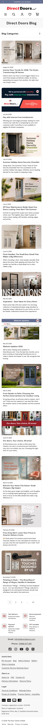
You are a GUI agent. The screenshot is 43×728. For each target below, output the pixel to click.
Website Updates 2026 (13, 346)
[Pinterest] (27, 649)
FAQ (12, 677)
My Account (6, 661)
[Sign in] (22, 14)
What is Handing (8, 664)
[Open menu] (5, 14)
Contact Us (20, 677)
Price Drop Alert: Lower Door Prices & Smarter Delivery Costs (19, 534)
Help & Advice (24, 661)
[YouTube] (21, 649)
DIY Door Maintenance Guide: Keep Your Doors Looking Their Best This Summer (20, 208)
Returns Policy (25, 681)
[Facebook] (10, 649)
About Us (5, 677)
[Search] (14, 14)
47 (33, 602)
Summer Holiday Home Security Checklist (21, 162)
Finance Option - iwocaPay (29, 694)
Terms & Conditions (10, 690)
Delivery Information (10, 681)
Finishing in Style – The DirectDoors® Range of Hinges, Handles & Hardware (19, 581)
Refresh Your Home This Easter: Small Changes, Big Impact (19, 486)
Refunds (10, 724)
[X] (33, 649)
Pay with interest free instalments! (18, 117)
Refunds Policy (25, 690)
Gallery (34, 661)
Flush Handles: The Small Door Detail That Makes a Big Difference (21, 255)
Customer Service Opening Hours (15, 668)
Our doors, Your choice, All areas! (17, 441)
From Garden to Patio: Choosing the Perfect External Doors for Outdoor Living (21, 394)
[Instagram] (16, 649)
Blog (15, 661)
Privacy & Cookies (9, 694)
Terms (4, 724)
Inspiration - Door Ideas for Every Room (20, 301)
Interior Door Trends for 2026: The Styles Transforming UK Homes (20, 71)
